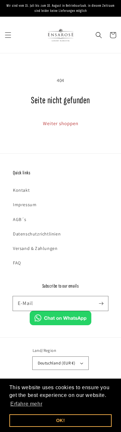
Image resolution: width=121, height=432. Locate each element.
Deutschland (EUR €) (57, 363)
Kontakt (21, 190)
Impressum (24, 204)
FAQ (17, 263)
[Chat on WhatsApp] (61, 323)
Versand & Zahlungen (35, 248)
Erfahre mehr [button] (26, 404)
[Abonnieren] (101, 303)
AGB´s (19, 219)
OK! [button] (60, 420)
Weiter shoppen (60, 123)
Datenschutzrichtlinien (37, 234)
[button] (8, 35)
